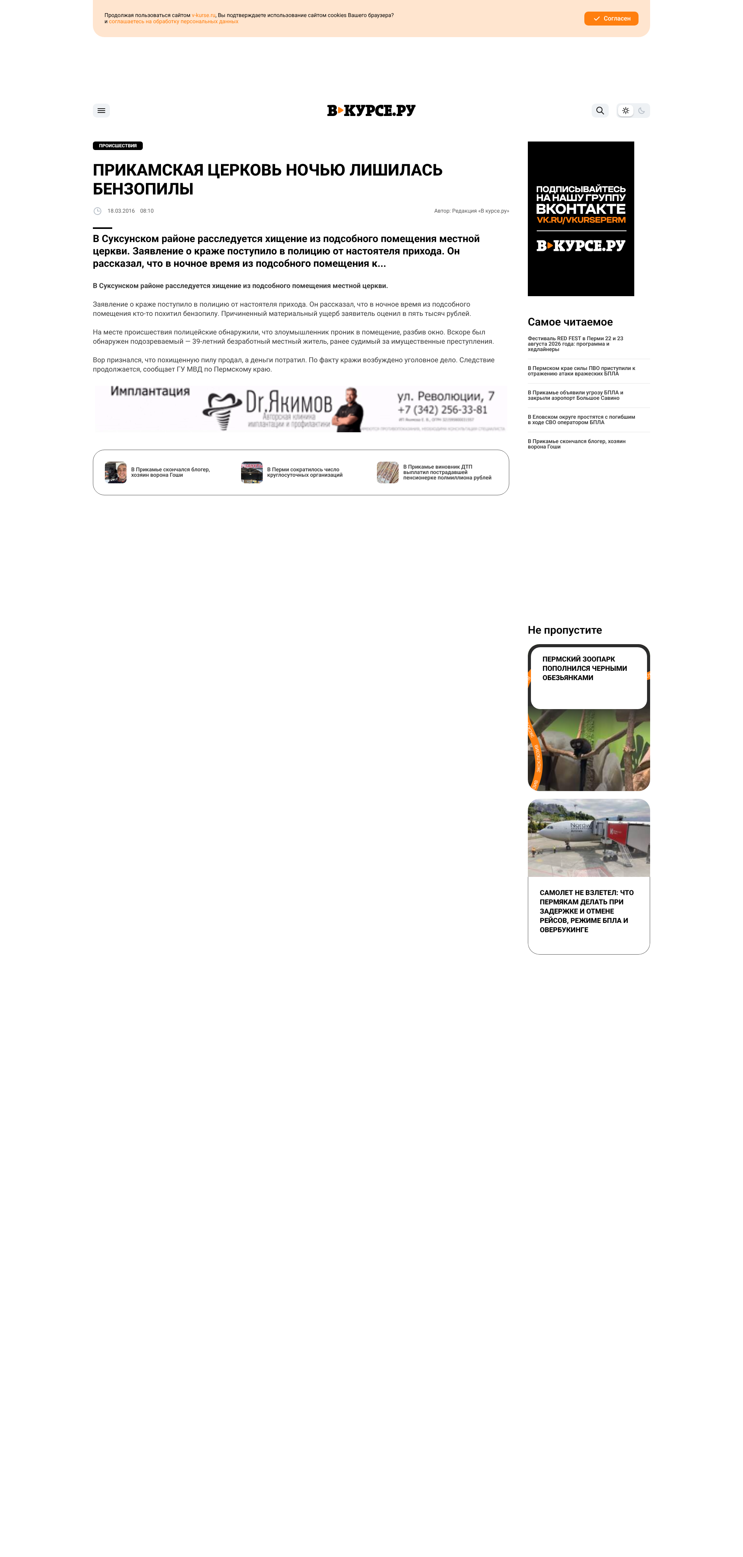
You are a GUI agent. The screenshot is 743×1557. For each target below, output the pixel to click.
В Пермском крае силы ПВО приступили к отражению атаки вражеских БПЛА (581, 371)
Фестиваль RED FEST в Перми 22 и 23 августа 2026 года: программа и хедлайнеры (575, 344)
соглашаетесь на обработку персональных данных (174, 22)
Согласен (617, 18)
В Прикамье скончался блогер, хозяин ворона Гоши (577, 444)
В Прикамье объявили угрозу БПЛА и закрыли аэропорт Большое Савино (575, 395)
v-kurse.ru (204, 15)
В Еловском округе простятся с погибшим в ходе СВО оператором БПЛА (581, 419)
